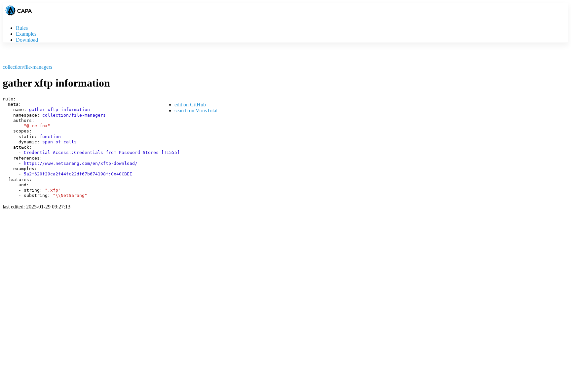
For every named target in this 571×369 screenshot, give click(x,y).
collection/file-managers (27, 67)
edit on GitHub (190, 104)
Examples (26, 34)
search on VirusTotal (195, 110)
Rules (22, 28)
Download (27, 40)
